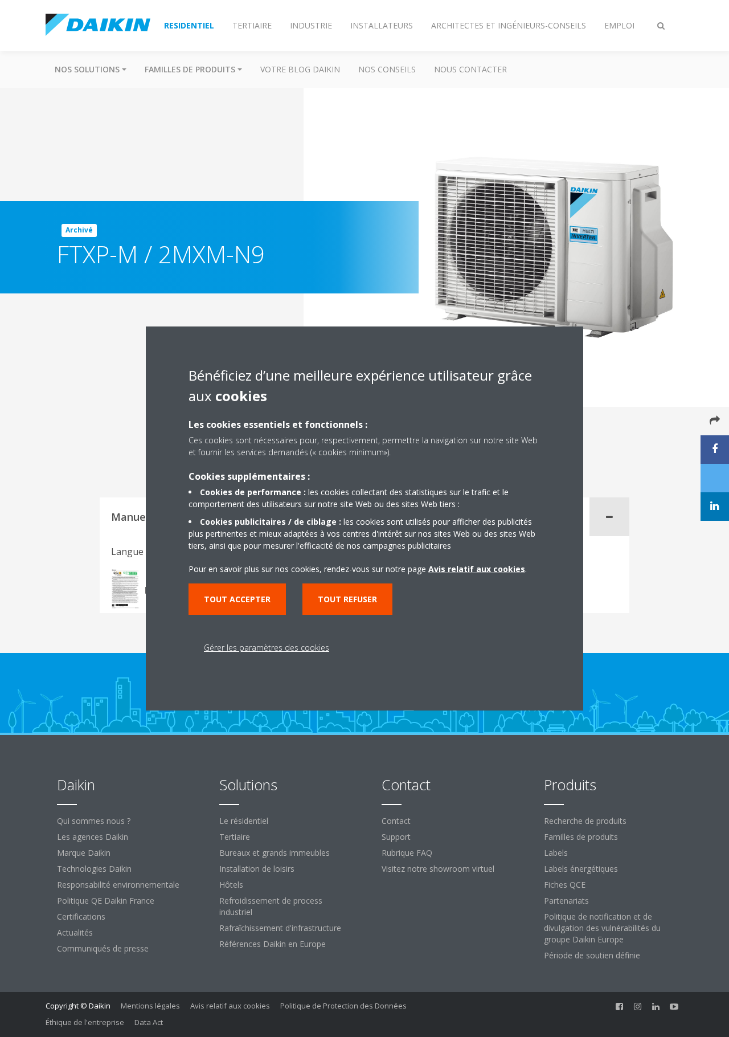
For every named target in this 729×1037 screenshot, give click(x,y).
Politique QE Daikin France (105, 900)
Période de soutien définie (592, 955)
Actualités (75, 932)
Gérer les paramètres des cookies (266, 647)
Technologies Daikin (94, 868)
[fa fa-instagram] (638, 1007)
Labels (556, 852)
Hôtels (231, 884)
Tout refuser (347, 599)
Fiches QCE (564, 884)
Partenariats (566, 900)
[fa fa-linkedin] (656, 1007)
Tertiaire (234, 836)
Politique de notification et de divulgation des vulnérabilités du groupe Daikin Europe (602, 928)
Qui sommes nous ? (93, 820)
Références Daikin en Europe (272, 943)
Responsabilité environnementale (118, 884)
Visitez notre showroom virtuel (438, 868)
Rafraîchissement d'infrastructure (280, 927)
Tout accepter (237, 599)
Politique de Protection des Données (343, 1006)
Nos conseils (387, 69)
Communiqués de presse (103, 948)
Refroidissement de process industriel (270, 906)
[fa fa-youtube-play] (674, 1007)
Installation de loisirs (256, 868)
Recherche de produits (585, 820)
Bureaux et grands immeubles (274, 852)
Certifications (81, 916)
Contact (396, 820)
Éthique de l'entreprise (85, 1022)
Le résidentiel (243, 820)
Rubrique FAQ (407, 852)
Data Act (148, 1022)
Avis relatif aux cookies (230, 1006)
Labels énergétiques (581, 868)
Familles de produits (581, 836)
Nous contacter (470, 69)
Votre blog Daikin (300, 69)
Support (396, 836)
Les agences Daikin (92, 836)
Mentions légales (150, 1006)
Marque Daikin (83, 852)
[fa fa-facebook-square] (620, 1007)
